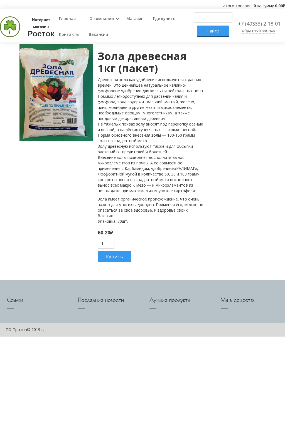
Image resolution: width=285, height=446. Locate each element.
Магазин (135, 18)
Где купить (164, 18)
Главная (67, 18)
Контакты (69, 34)
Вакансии (98, 34)
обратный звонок (258, 30)
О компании (101, 18)
